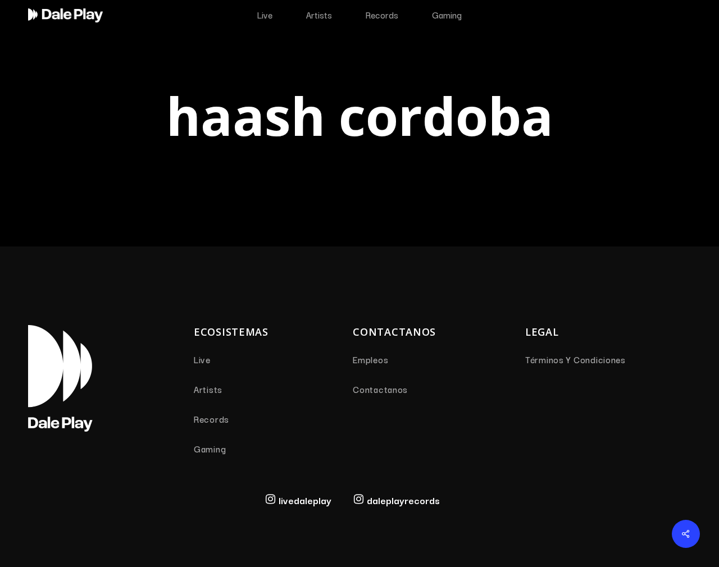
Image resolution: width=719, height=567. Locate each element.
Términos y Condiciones (575, 359)
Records (211, 419)
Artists (208, 389)
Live (202, 359)
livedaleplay (305, 499)
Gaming (210, 448)
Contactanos (380, 389)
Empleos (370, 359)
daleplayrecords (403, 499)
